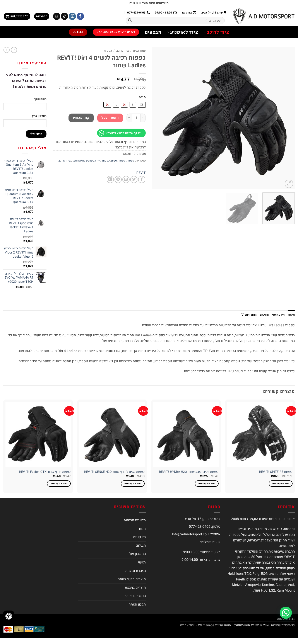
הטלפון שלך (39, 116)
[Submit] (130, 20)
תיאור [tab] (291, 315)
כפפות (108, 51)
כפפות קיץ (103, 161)
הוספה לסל (110, 117)
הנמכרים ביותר (135, 596)
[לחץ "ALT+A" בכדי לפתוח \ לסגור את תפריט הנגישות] (8, 616)
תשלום (141, 545)
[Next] (157, 118)
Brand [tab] (264, 315)
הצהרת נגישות (135, 570)
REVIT (141, 172)
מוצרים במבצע (135, 587)
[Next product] (14, 50)
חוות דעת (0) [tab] (249, 315)
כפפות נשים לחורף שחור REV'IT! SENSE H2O (114, 472)
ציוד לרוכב (218, 32)
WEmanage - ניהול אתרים (197, 625)
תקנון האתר (137, 604)
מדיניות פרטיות (135, 520)
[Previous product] (6, 50)
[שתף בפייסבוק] (141, 179)
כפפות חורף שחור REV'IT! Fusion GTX (45, 472)
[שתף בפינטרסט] (118, 179)
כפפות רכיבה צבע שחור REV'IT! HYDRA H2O (189, 472)
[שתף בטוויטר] (133, 179)
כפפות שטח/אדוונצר (84, 161)
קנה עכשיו (81, 117)
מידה (142, 97)
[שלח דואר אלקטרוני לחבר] (126, 179)
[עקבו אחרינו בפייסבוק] (80, 16)
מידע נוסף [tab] (278, 315)
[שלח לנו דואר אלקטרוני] (56, 16)
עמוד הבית (139, 51)
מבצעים (153, 32)
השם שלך (40, 99)
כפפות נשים (118, 161)
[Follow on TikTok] (64, 16)
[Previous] (286, 118)
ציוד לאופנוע (184, 32)
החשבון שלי (137, 553)
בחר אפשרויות (280, 483)
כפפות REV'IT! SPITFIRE (276, 472)
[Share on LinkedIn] (110, 179)
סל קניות (139, 537)
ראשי (142, 562)
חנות (142, 528)
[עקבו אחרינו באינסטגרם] (72, 16)
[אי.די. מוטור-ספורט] (264, 16)
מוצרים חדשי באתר (132, 579)
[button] (41, 16)
